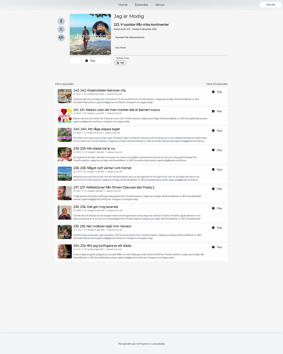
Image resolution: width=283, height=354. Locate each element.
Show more (123, 58)
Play (92, 60)
